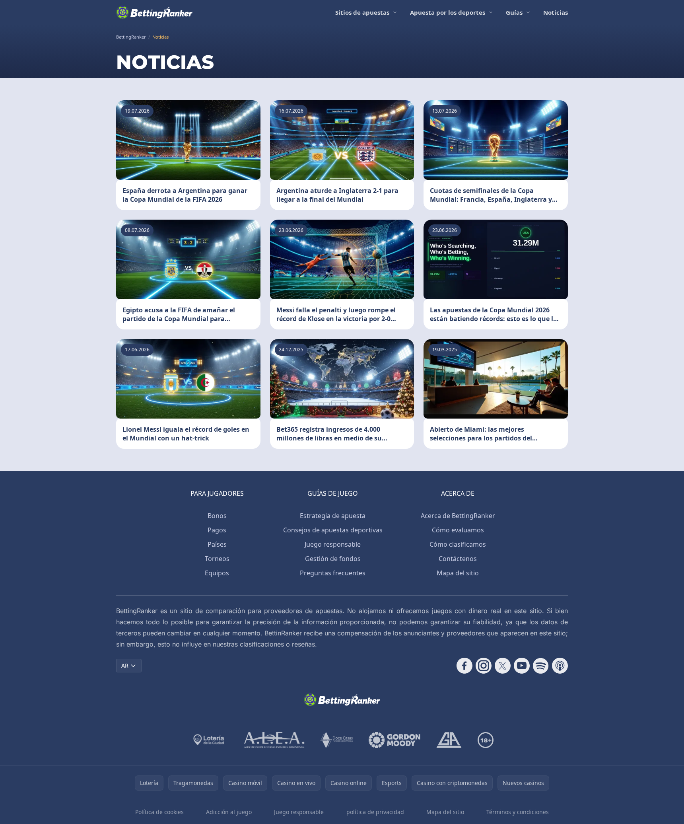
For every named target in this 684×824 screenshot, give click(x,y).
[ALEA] (274, 740)
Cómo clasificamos (457, 544)
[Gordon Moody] (394, 740)
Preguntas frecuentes (332, 573)
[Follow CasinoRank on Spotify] (541, 666)
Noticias (555, 12)
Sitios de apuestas (362, 12)
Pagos (217, 530)
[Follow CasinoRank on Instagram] (484, 666)
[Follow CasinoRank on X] (503, 666)
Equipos (217, 573)
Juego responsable (333, 544)
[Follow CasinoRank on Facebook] (464, 666)
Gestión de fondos (333, 558)
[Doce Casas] (337, 740)
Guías (514, 12)
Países (217, 544)
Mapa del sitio (458, 573)
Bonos (217, 515)
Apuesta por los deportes (447, 12)
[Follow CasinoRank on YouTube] (522, 666)
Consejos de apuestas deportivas (333, 530)
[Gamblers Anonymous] (449, 740)
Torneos (217, 558)
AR (124, 665)
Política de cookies (159, 812)
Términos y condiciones (517, 812)
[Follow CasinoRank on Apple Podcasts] (560, 666)
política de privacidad (375, 812)
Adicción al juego (229, 812)
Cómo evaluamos (458, 530)
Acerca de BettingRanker (458, 515)
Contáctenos (458, 558)
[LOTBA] (209, 740)
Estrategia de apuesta (332, 515)
